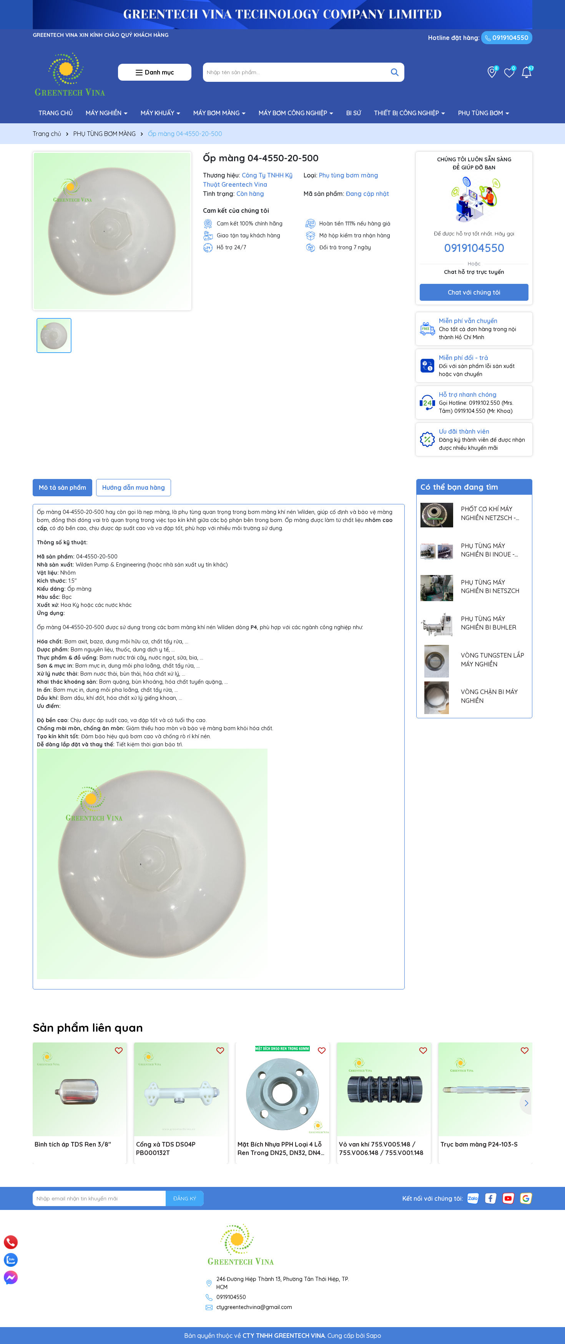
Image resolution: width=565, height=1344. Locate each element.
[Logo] (69, 71)
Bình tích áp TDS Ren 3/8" (73, 1144)
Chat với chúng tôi (474, 292)
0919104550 (509, 37)
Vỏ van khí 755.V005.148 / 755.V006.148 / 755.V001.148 (381, 1148)
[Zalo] (473, 1198)
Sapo (373, 1335)
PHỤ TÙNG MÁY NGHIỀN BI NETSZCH (490, 586)
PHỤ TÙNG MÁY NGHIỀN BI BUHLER (488, 623)
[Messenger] (11, 1277)
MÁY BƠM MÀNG (217, 113)
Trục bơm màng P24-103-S (479, 1144)
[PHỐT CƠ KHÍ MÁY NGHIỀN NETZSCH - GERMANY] (436, 515)
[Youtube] (508, 1198)
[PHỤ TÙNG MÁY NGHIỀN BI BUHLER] (436, 624)
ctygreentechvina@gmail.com (254, 1307)
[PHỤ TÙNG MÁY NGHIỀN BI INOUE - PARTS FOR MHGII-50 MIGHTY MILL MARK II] (436, 551)
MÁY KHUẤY (158, 113)
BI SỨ (353, 113)
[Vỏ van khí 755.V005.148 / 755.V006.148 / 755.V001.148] (384, 1089)
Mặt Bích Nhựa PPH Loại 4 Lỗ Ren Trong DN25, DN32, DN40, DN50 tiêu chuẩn (282, 1148)
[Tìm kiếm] (394, 72)
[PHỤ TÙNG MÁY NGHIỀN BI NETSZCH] (436, 588)
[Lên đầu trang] (548, 1232)
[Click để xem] (112, 231)
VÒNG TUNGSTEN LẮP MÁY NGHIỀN (492, 659)
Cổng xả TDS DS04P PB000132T (166, 1148)
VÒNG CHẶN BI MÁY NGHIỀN (489, 696)
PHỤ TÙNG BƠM (481, 113)
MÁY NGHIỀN (104, 113)
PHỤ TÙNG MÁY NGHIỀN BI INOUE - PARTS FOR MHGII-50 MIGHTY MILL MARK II (491, 550)
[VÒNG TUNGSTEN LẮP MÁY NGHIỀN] (436, 661)
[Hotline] (11, 1242)
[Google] (526, 1198)
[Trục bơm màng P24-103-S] (485, 1089)
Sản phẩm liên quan (88, 1027)
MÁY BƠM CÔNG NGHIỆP (294, 113)
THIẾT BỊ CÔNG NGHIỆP (407, 113)
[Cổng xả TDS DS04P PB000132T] (181, 1089)
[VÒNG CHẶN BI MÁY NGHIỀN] (436, 697)
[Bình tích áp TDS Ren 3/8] (79, 1089)
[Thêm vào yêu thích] (119, 1050)
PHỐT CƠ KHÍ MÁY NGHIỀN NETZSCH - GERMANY (488, 513)
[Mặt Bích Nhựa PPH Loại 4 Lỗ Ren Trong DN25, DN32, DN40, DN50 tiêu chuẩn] (282, 1089)
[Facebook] (491, 1198)
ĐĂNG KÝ (184, 1198)
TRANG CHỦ (55, 113)
